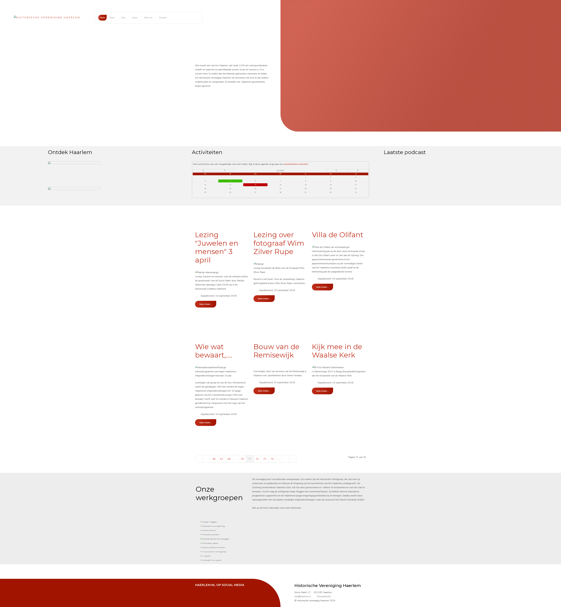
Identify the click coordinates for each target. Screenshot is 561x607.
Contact (163, 17)
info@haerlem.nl (302, 596)
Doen (112, 17)
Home (102, 17)
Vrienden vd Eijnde (285, 303)
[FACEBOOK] (198, 589)
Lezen (134, 17)
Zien (123, 17)
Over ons (148, 17)
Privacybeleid (323, 596)
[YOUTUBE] (213, 589)
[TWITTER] (206, 589)
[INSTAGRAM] (220, 589)
